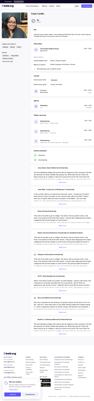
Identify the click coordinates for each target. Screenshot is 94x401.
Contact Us (81, 362)
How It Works (30, 359)
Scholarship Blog (45, 365)
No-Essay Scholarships (61, 367)
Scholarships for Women (61, 372)
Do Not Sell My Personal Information (79, 396)
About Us (81, 359)
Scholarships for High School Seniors (63, 376)
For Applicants (18, 1)
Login (76, 6)
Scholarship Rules (45, 362)
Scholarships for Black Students (64, 384)
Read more (62, 182)
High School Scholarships (62, 382)
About (58, 6)
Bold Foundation (31, 362)
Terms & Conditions (29, 368)
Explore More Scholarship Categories (62, 388)
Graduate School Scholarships (63, 359)
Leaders (51, 6)
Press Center (82, 367)
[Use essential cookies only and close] (38, 381)
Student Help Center (44, 371)
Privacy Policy (62, 396)
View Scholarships (32, 6)
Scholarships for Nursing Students (61, 363)
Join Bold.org (87, 6)
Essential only (30, 394)
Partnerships (82, 370)
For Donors (8, 1)
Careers (80, 365)
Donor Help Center (29, 373)
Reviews (80, 373)
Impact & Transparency (82, 376)
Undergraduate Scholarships (63, 379)
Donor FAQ (29, 365)
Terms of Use (52, 396)
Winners (44, 6)
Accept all (13, 394)
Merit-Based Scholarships (62, 369)
